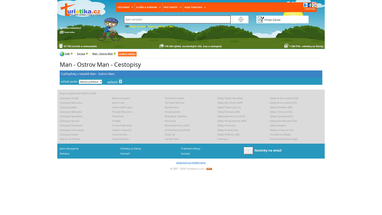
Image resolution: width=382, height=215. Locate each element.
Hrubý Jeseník (172, 111)
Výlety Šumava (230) (228, 111)
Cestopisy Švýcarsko (71, 125)
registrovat (309, 8)
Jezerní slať (118, 102)
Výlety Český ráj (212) (229, 107)
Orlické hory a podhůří (177, 130)
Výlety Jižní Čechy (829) (229, 102)
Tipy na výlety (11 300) (160, 26)
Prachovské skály (122, 125)
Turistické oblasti (174, 98)
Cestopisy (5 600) (69, 98)
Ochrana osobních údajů (284, 139)
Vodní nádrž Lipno (122, 107)
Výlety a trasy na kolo (282, 130)
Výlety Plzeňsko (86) (281, 107)
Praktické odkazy (190, 148)
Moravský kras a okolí (177, 125)
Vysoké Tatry (172, 139)
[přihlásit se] (309, 4)
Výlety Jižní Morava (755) (283, 121)
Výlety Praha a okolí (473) (284, 98)
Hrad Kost (118, 116)
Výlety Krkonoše (226, 125)
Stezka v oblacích (121, 130)
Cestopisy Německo (71, 111)
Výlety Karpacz (278, 125)
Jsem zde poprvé (69, 148)
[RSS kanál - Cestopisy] (209, 168)
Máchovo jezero (121, 98)
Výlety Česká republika (230, 98)
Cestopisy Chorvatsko (72, 130)
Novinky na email (268, 150)
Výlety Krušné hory (227, 130)
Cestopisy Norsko (70, 121)
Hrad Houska (119, 134)
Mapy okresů (137, 26)
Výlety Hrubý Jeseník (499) (231, 121)
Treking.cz (223, 139)
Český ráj (170, 134)
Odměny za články (130, 148)
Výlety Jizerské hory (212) (231, 116)
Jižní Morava (171, 107)
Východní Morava (174, 102)
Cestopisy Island (69, 134)
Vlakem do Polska (70, 139)
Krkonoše (170, 121)
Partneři (125, 153)
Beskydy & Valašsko (176, 116)
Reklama (64, 153)
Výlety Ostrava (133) (281, 111)
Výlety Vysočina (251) (281, 116)
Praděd (116, 121)
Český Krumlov (120, 139)
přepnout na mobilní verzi (191, 162)
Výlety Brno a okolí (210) (283, 102)
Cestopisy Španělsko (71, 116)
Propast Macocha (122, 111)
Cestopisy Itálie (68, 107)
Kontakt (185, 153)
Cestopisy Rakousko (71, 102)
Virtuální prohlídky (280, 134)
